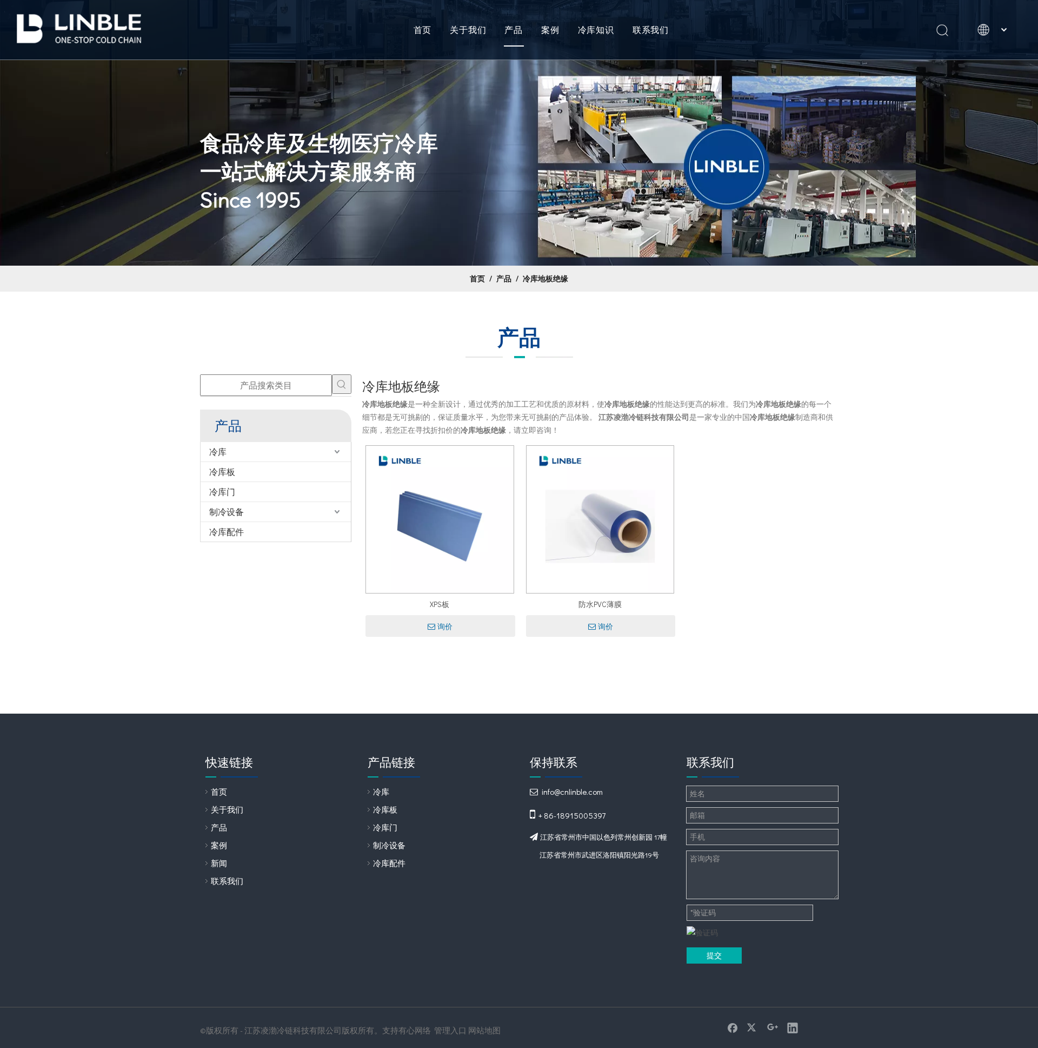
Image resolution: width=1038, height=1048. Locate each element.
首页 (423, 30)
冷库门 (222, 491)
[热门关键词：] (341, 384)
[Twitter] (752, 1027)
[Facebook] (732, 1027)
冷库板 (222, 471)
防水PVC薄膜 (600, 604)
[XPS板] (440, 518)
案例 (550, 30)
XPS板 (439, 604)
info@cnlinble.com (572, 791)
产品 (513, 30)
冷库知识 (596, 30)
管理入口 (450, 1030)
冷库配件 (226, 531)
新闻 (219, 863)
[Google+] (772, 1027)
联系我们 (651, 30)
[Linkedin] (792, 1027)
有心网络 (414, 1030)
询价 (445, 626)
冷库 (218, 451)
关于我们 (468, 30)
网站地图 (484, 1030)
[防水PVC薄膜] (600, 518)
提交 (714, 955)
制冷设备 (226, 511)
